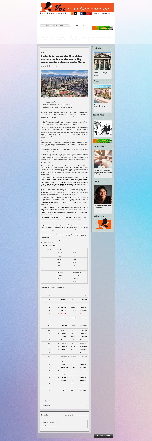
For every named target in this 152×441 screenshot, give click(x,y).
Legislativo (72, 35)
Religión (87, 39)
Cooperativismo (72, 39)
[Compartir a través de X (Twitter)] (46, 400)
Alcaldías (91, 35)
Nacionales (40, 35)
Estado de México (41, 39)
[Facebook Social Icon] (81, 13)
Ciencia (86, 35)
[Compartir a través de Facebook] (42, 400)
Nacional (58, 39)
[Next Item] (108, 61)
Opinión (62, 37)
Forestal (76, 37)
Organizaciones (69, 37)
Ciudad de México (54, 35)
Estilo (91, 39)
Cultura (58, 37)
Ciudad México (51, 39)
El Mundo (96, 35)
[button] (103, 128)
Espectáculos (80, 39)
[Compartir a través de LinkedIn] (49, 400)
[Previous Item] (96, 61)
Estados (67, 35)
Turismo (52, 37)
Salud (38, 37)
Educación (102, 35)
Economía (103, 37)
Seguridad (97, 37)
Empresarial (79, 35)
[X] (84, 13)
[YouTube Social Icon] (90, 13)
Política (62, 35)
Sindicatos (64, 39)
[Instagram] (78, 13)
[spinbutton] (78, 26)
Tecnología (83, 37)
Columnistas (90, 37)
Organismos (109, 35)
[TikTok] (75, 13)
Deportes (109, 37)
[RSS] (72, 13)
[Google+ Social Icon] (87, 13)
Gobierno (46, 35)
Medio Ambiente (45, 37)
